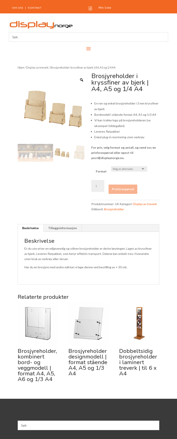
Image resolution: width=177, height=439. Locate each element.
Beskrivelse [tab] (30, 228)
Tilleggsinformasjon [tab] (62, 228)
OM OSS (17, 7)
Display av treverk (37, 67)
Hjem (21, 67)
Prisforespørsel (123, 189)
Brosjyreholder (114, 209)
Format (101, 171)
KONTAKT (35, 7)
